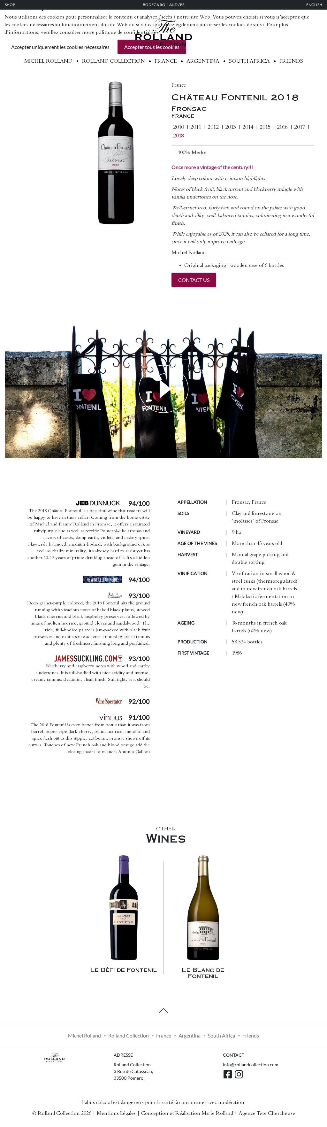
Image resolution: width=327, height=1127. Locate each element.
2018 (178, 136)
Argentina (202, 61)
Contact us (193, 280)
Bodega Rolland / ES (163, 4)
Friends (291, 61)
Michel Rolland (48, 61)
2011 (195, 127)
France (166, 61)
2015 (265, 127)
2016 (282, 127)
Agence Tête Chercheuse (267, 1113)
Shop (10, 4)
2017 (299, 127)
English (314, 4)
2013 (230, 127)
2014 (247, 127)
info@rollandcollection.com (250, 1064)
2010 (178, 127)
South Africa (249, 61)
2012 (213, 127)
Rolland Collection (113, 61)
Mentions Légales (116, 1113)
